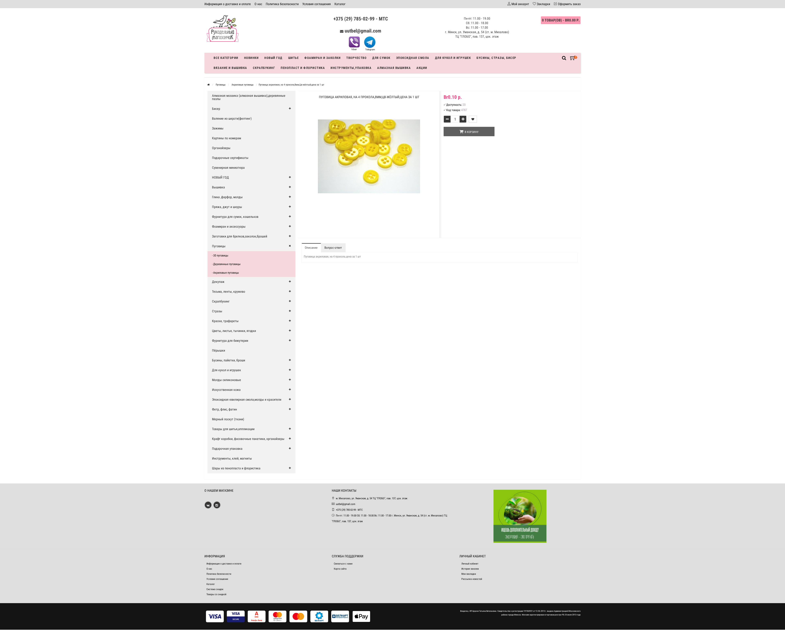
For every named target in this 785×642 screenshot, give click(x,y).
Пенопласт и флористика (303, 68)
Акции (421, 68)
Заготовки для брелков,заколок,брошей (239, 236)
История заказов (470, 568)
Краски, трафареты (225, 321)
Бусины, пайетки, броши (228, 360)
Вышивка (218, 187)
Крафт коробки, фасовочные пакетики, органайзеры (248, 439)
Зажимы (217, 128)
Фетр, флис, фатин (224, 409)
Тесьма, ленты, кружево (228, 291)
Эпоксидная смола (412, 58)
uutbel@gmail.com (363, 31)
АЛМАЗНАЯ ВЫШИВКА (394, 68)
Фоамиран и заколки (322, 58)
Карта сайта (340, 568)
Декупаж (218, 282)
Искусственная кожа (226, 390)
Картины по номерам (226, 138)
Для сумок (381, 58)
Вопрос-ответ (333, 248)
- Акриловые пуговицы (225, 272)
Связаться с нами (343, 563)
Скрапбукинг (264, 68)
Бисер (216, 109)
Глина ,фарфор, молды (227, 197)
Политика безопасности (282, 4)
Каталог (339, 4)
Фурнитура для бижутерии (230, 341)
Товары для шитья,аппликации (233, 429)
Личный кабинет (469, 563)
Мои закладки (468, 573)
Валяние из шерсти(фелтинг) (232, 118)
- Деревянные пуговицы (226, 264)
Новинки (251, 58)
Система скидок (214, 589)
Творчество (356, 58)
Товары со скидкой (216, 594)
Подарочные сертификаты (230, 158)
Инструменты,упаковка (351, 68)
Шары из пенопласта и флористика (236, 468)
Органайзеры (221, 148)
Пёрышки (218, 350)
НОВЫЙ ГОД (220, 177)
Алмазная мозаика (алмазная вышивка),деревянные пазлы (248, 97)
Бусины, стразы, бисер (496, 58)
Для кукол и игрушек (453, 58)
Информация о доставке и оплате (227, 4)
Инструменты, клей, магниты (232, 458)
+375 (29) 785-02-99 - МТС (360, 19)
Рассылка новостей (471, 579)
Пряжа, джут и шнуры (227, 207)
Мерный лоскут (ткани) (228, 419)
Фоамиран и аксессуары (229, 226)
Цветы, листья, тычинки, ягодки (234, 331)
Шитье (293, 58)
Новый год (273, 58)
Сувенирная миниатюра (228, 168)
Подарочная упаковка (227, 449)
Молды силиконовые (226, 380)
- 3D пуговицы (220, 255)
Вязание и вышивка (230, 68)
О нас (258, 4)
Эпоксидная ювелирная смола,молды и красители (246, 399)
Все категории (226, 58)
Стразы (217, 311)
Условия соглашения (316, 4)
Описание (311, 248)
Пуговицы (218, 246)
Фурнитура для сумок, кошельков (235, 217)
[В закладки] (473, 119)
